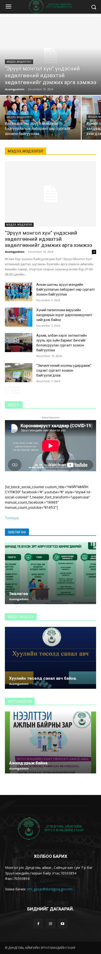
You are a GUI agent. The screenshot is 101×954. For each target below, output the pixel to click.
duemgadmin (15, 251)
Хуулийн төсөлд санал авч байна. (43, 678)
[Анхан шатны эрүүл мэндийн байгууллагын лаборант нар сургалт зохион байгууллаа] (40, 118)
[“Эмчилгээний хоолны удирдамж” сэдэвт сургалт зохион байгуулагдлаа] (18, 372)
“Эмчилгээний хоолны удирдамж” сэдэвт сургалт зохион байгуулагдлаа (63, 370)
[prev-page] (8, 390)
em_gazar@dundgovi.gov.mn (50, 889)
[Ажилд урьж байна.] (50, 742)
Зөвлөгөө (18, 593)
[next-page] (16, 390)
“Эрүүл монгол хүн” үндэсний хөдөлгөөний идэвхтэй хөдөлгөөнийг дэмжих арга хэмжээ (48, 239)
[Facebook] (38, 923)
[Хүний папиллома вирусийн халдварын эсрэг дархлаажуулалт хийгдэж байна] (18, 317)
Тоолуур (12, 518)
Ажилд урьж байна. (29, 762)
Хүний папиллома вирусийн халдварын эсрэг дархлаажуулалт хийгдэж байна (64, 315)
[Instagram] (50, 923)
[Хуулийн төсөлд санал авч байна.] (50, 658)
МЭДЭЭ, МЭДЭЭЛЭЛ (19, 61)
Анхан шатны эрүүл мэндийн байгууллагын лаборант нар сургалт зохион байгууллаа (65, 289)
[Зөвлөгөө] (50, 573)
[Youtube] (62, 923)
